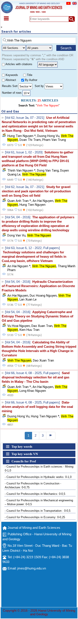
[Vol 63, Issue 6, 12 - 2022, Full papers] (32, 248)
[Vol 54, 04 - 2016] (17, 217)
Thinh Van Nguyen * (21, 170)
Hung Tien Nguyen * (21, 136)
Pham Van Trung (54, 140)
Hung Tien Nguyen (33, 205)
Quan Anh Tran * (19, 201)
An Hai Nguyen (42, 201)
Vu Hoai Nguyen (18, 326)
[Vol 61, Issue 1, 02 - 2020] (23, 152)
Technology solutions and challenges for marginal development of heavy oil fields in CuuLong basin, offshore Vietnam (34, 257)
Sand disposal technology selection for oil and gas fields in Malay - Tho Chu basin (36, 377)
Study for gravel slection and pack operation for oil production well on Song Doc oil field (36, 191)
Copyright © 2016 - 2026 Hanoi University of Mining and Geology (39, 612)
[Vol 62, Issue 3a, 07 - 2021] (24, 117)
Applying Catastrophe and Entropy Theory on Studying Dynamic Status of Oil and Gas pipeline (37, 316)
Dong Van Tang (48, 170)
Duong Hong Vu (48, 136)
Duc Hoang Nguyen (43, 295)
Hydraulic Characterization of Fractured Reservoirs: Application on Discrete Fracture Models (38, 286)
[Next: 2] (51, 435)
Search (66, 48)
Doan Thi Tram (30, 140)
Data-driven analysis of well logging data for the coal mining (37, 407)
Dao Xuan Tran (41, 326)
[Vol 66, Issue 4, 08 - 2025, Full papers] (32, 373)
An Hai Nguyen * (19, 266)
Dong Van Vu (16, 235)
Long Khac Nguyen (33, 391)
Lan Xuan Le (28, 299)
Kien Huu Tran (29, 330)
